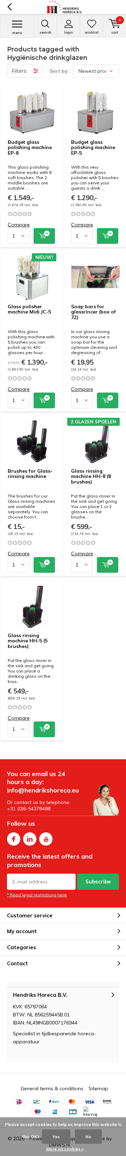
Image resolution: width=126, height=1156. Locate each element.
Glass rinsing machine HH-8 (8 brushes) (91, 476)
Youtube (45, 839)
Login (68, 32)
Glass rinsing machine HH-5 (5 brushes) (28, 640)
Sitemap (98, 1088)
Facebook (13, 839)
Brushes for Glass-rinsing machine (30, 474)
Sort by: (59, 71)
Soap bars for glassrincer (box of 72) (93, 311)
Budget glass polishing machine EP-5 (93, 147)
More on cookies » (65, 1148)
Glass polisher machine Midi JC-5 (29, 309)
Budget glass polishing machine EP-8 (30, 147)
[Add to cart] (44, 236)
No (88, 1136)
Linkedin (29, 839)
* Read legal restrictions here (37, 894)
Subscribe (98, 881)
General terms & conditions (52, 1088)
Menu (17, 32)
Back (9, 7)
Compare (19, 224)
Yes (56, 1136)
